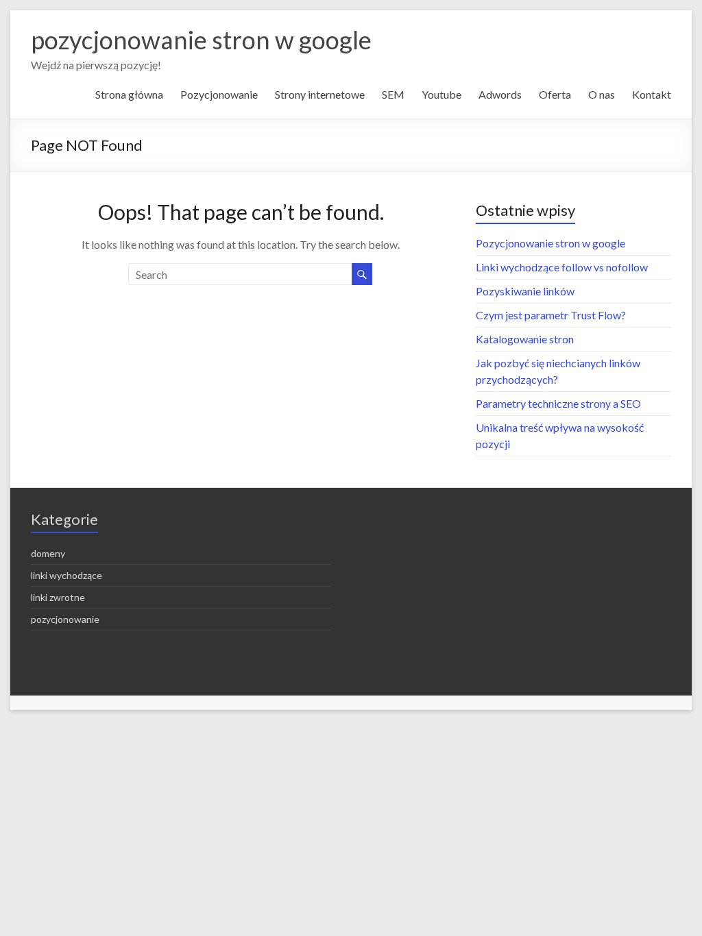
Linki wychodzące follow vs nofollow (562, 266)
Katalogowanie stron (525, 338)
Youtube (441, 94)
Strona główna (129, 94)
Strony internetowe (320, 94)
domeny (48, 553)
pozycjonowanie (65, 619)
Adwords (500, 94)
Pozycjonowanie (219, 94)
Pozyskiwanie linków (525, 290)
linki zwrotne (58, 597)
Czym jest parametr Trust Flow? (551, 314)
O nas (601, 94)
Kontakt (651, 94)
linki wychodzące (66, 575)
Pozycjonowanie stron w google (550, 242)
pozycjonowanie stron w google (201, 40)
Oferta (555, 94)
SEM (393, 94)
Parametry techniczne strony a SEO (558, 403)
